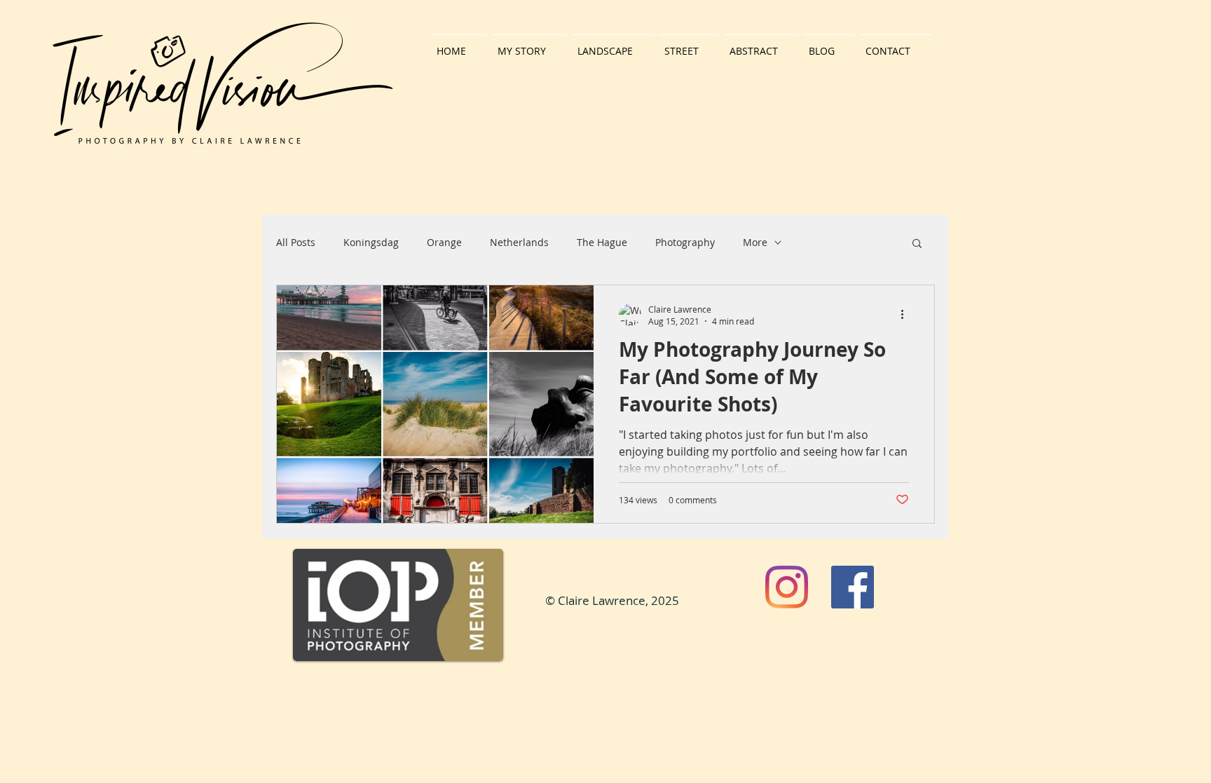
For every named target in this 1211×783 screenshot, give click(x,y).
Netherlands (519, 242)
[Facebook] (852, 587)
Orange (444, 242)
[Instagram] (786, 587)
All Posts (295, 242)
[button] (917, 244)
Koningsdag (371, 242)
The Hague (602, 242)
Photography (685, 242)
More (755, 242)
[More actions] (906, 314)
